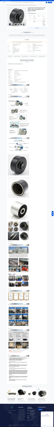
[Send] (52, 426)
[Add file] (41, 426)
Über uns (20, 2)
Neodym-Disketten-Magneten (22, 412)
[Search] (46, 2)
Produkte (16, 2)
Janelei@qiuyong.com (8, 0)
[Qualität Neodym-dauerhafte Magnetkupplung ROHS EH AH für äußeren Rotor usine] (42, 393)
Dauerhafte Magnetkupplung (22, 415)
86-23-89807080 (32, 415)
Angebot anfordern (26, 2)
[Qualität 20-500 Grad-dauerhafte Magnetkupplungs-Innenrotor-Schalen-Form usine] (22, 393)
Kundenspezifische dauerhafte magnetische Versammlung (22, 414)
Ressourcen (31, 2)
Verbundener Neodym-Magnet (22, 416)
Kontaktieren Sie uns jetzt (12, 401)
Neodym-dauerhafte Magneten (22, 409)
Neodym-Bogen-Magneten (21, 411)
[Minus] (52, 412)
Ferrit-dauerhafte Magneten (22, 410)
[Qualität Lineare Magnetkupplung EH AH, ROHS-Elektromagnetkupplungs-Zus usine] (32, 393)
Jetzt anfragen (50, 2)
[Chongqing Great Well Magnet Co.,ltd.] (4, 2)
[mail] (52, 212)
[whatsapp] (52, 214)
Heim (13, 2)
